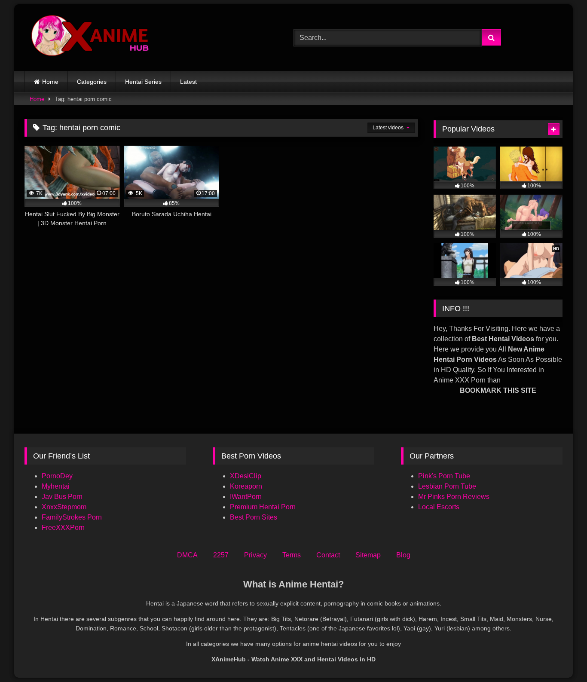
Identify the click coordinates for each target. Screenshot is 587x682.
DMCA (187, 555)
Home (50, 81)
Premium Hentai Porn (263, 507)
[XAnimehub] (91, 37)
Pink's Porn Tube (444, 476)
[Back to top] (560, 656)
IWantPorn (246, 496)
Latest (188, 81)
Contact (328, 555)
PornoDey (57, 476)
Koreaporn (246, 486)
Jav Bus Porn (62, 496)
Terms (291, 555)
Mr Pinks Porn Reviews (454, 496)
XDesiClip (245, 476)
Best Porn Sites (253, 517)
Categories (92, 81)
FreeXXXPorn (63, 527)
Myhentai (56, 486)
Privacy (255, 555)
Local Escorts (438, 507)
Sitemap (368, 555)
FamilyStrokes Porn (72, 517)
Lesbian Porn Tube (447, 486)
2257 (221, 555)
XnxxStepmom (64, 507)
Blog (403, 555)
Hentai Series (143, 81)
